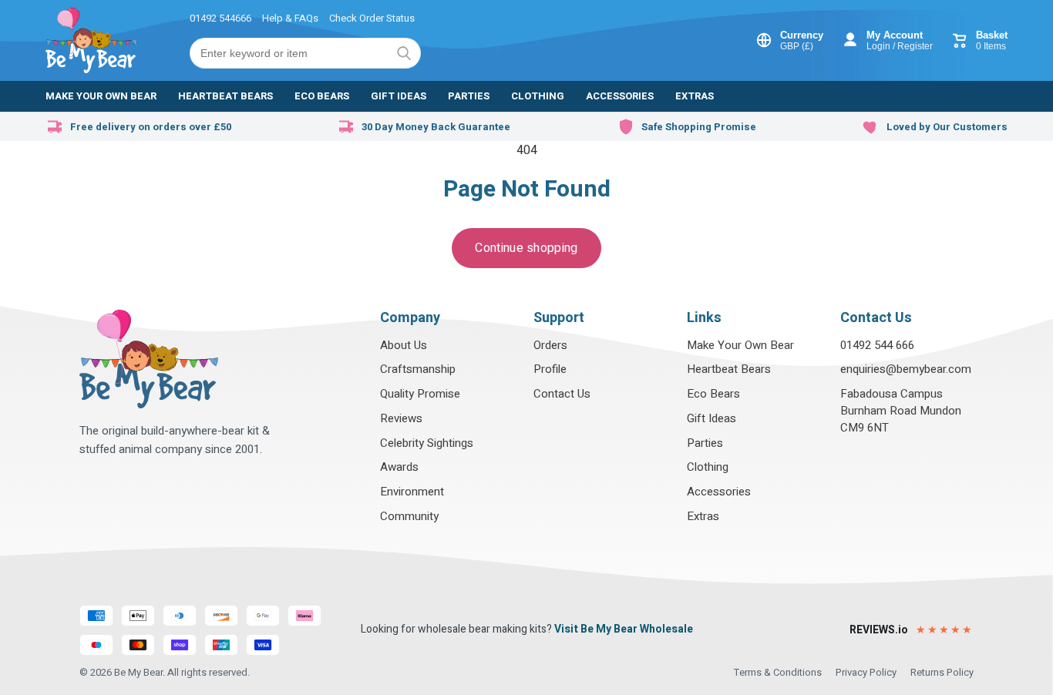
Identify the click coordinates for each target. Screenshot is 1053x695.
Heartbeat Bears (729, 369)
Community (409, 516)
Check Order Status (372, 18)
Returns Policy (942, 672)
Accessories (719, 491)
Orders (550, 345)
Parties (705, 443)
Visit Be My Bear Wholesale (623, 629)
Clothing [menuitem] (537, 96)
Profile (550, 369)
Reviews (401, 418)
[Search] (404, 53)
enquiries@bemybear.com (905, 369)
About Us (403, 345)
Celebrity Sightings (426, 443)
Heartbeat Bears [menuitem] (225, 96)
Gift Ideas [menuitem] (398, 96)
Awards (399, 466)
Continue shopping (526, 248)
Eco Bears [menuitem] (321, 96)
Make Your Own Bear (740, 345)
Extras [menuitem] (694, 96)
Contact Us (561, 393)
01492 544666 (220, 18)
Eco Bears (713, 393)
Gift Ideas (711, 418)
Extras (703, 516)
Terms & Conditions (778, 672)
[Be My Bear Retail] (91, 40)
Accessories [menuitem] (620, 96)
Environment (412, 491)
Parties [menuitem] (468, 96)
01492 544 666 (877, 345)
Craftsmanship (418, 369)
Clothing (707, 466)
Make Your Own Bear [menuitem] (100, 96)
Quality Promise (420, 393)
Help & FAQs (290, 18)
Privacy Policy (866, 672)
